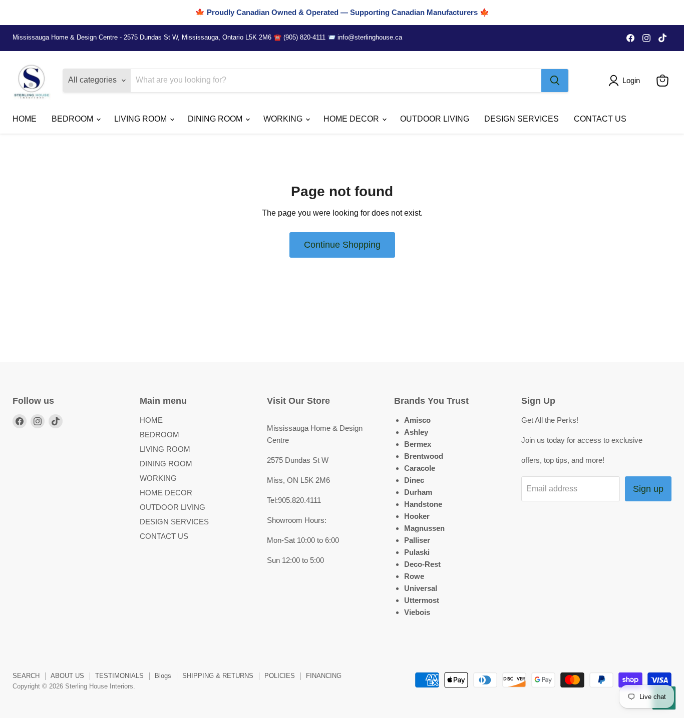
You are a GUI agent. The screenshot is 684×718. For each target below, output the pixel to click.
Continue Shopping (342, 245)
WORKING (283, 119)
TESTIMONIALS (119, 675)
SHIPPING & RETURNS (217, 675)
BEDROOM (73, 119)
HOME (25, 119)
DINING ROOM (216, 119)
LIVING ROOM (141, 119)
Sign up (648, 489)
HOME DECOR (352, 119)
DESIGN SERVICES (521, 119)
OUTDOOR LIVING (434, 119)
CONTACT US (600, 119)
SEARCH (26, 675)
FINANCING (323, 675)
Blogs (163, 675)
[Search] (554, 80)
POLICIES (279, 675)
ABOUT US (67, 675)
